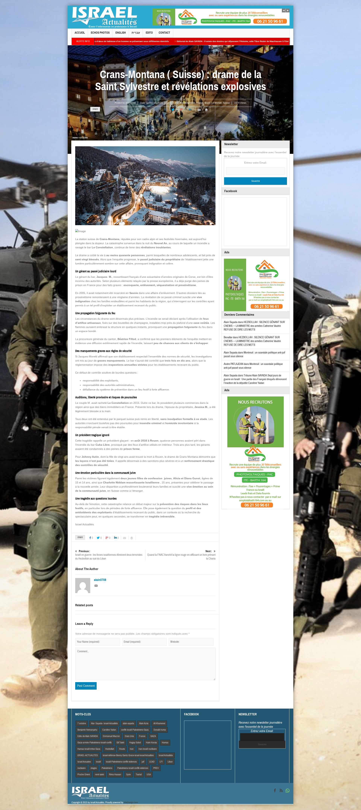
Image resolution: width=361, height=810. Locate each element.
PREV (156, 768)
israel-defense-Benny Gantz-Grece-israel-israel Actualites (128, 755)
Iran (131, 748)
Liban (170, 761)
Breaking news (187, 103)
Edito (149, 32)
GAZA (153, 736)
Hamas (165, 742)
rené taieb (99, 774)
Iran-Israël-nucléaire (148, 748)
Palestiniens (107, 768)
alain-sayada (128, 723)
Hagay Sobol (135, 742)
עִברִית (136, 32)
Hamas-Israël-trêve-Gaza (88, 748)
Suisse (226, 103)
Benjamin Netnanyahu (87, 729)
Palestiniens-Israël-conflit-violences (132, 768)
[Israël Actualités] (104, 17)
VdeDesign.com (131, 802)
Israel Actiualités (166, 755)
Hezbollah (109, 748)
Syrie (128, 774)
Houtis (122, 748)
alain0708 (130, 103)
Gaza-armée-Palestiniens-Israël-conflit (94, 742)
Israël (207, 103)
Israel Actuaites (84, 761)
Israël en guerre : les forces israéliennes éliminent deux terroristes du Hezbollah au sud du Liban (108, 555)
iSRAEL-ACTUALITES (87, 755)
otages (94, 768)
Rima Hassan (115, 774)
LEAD (152, 761)
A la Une (174, 103)
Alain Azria (143, 723)
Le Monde (216, 103)
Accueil (80, 32)
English (120, 32)
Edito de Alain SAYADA (87, 736)
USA (149, 774)
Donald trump (160, 729)
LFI (161, 761)
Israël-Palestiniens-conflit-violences (121, 761)
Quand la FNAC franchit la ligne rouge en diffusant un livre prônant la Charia (181, 555)
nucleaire (81, 768)
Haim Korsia (151, 742)
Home (75, 137)
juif (143, 761)
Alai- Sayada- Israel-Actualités (104, 723)
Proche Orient (83, 774)
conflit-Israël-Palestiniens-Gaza (135, 729)
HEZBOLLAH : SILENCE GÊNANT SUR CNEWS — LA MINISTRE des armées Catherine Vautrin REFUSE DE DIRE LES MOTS (254, 325)
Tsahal (139, 774)
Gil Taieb (120, 742)
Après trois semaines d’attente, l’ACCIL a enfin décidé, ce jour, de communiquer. (274, 41)
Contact (164, 32)
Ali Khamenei (159, 723)
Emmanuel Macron (111, 736)
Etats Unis (129, 736)
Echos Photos (100, 32)
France (199, 103)
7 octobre (81, 723)
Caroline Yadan (109, 729)
